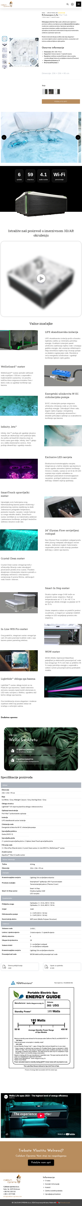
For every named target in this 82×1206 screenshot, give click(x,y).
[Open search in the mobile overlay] (68, 4)
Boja (43, 85)
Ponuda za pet (65, 1202)
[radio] (45, 91)
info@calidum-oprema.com (12, 1196)
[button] (78, 4)
